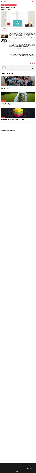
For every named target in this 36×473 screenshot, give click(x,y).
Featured (3, 84)
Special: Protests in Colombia (6, 406)
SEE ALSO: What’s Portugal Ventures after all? (22, 48)
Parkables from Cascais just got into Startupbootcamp (10, 87)
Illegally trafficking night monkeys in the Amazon (9, 409)
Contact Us (20, 466)
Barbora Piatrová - (4, 104)
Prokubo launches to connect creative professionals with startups (12, 119)
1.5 (1, 239)
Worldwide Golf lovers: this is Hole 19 (7, 103)
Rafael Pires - (3, 88)
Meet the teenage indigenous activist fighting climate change (11, 399)
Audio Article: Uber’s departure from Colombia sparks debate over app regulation (14, 403)
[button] (18, 299)
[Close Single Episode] (8, 366)
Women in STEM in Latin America (6, 396)
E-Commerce (3, 117)
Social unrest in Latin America (6, 413)
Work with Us (28, 466)
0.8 (1, 235)
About (15, 466)
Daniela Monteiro (4, 9)
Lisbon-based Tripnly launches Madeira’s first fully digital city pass (4, 41)
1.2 (1, 238)
